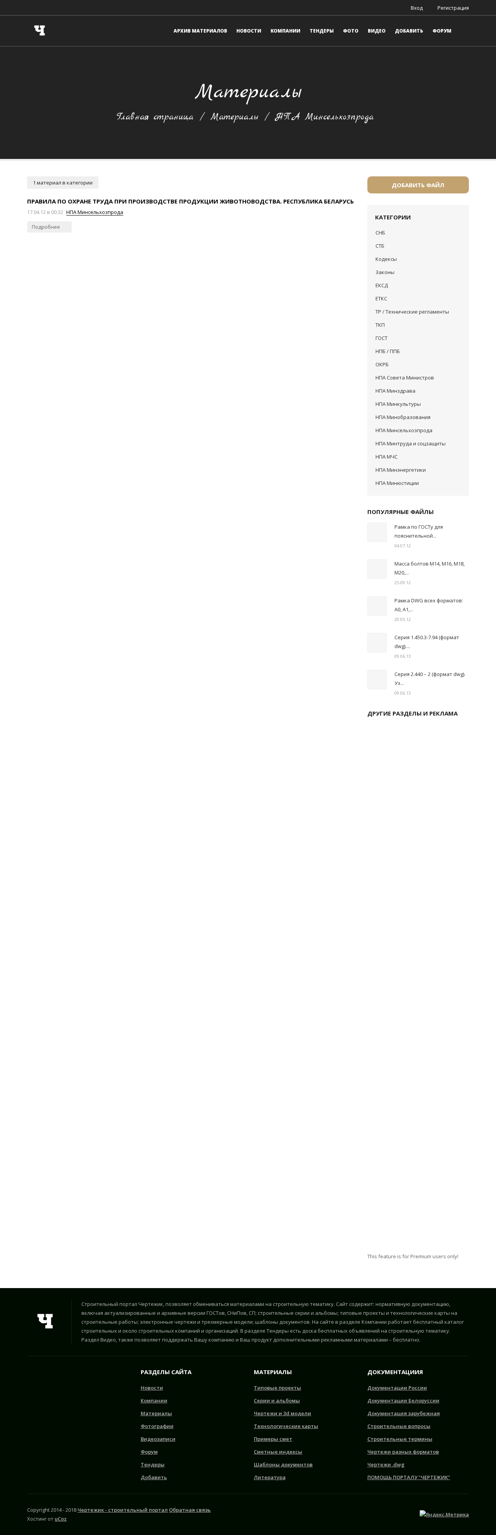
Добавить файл (418, 185)
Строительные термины (399, 1438)
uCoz (61, 1518)
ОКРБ (382, 364)
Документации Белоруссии (403, 1400)
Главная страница (155, 117)
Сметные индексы (278, 1451)
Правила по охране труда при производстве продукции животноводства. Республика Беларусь (190, 201)
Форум (149, 1451)
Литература (270, 1477)
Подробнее (46, 226)
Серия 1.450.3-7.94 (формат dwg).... (426, 642)
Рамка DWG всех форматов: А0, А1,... (428, 605)
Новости (152, 1387)
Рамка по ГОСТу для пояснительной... (418, 531)
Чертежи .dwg (386, 1464)
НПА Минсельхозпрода (94, 212)
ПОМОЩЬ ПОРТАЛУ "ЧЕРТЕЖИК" (408, 1477)
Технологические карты (286, 1426)
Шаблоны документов (283, 1464)
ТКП (380, 324)
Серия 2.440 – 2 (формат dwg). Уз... (429, 678)
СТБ (379, 245)
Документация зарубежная (403, 1413)
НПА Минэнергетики (400, 469)
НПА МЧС (386, 456)
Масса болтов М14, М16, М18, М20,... (429, 568)
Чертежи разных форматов (403, 1451)
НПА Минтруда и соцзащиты (410, 443)
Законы (384, 272)
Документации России (397, 1387)
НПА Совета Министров (404, 377)
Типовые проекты (277, 1387)
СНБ (380, 232)
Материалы (234, 117)
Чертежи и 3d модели (282, 1413)
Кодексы (386, 258)
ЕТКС (381, 298)
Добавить (154, 1477)
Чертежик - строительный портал (123, 1509)
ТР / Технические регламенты (412, 311)
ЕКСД (381, 285)
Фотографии (157, 1426)
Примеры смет (273, 1438)
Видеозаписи (158, 1438)
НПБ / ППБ (387, 351)
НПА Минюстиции (397, 482)
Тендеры (153, 1464)
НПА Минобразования (403, 417)
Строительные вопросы (399, 1426)
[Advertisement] (418, 988)
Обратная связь (190, 1509)
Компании (154, 1400)
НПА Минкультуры (398, 403)
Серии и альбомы (277, 1400)
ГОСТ (381, 338)
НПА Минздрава (395, 390)
